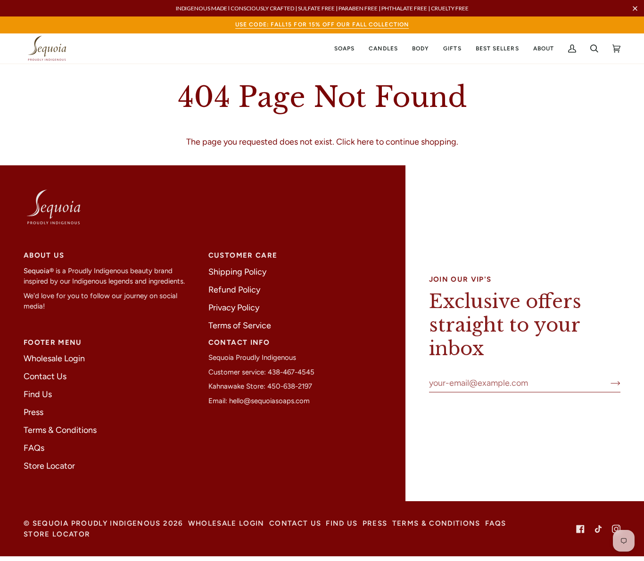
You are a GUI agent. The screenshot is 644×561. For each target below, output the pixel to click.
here (365, 142)
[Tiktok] (598, 529)
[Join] (607, 382)
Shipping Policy (237, 272)
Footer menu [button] (53, 342)
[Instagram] (616, 529)
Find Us (38, 394)
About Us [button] (44, 255)
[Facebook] (580, 529)
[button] (344, 48)
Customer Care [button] (243, 255)
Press (33, 412)
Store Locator (49, 466)
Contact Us (45, 376)
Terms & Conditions (60, 430)
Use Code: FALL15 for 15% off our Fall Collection (322, 24)
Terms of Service (239, 325)
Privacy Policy (233, 307)
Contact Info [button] (239, 342)
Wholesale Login (54, 358)
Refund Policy (234, 290)
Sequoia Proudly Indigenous (97, 523)
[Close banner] (635, 8)
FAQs (34, 448)
